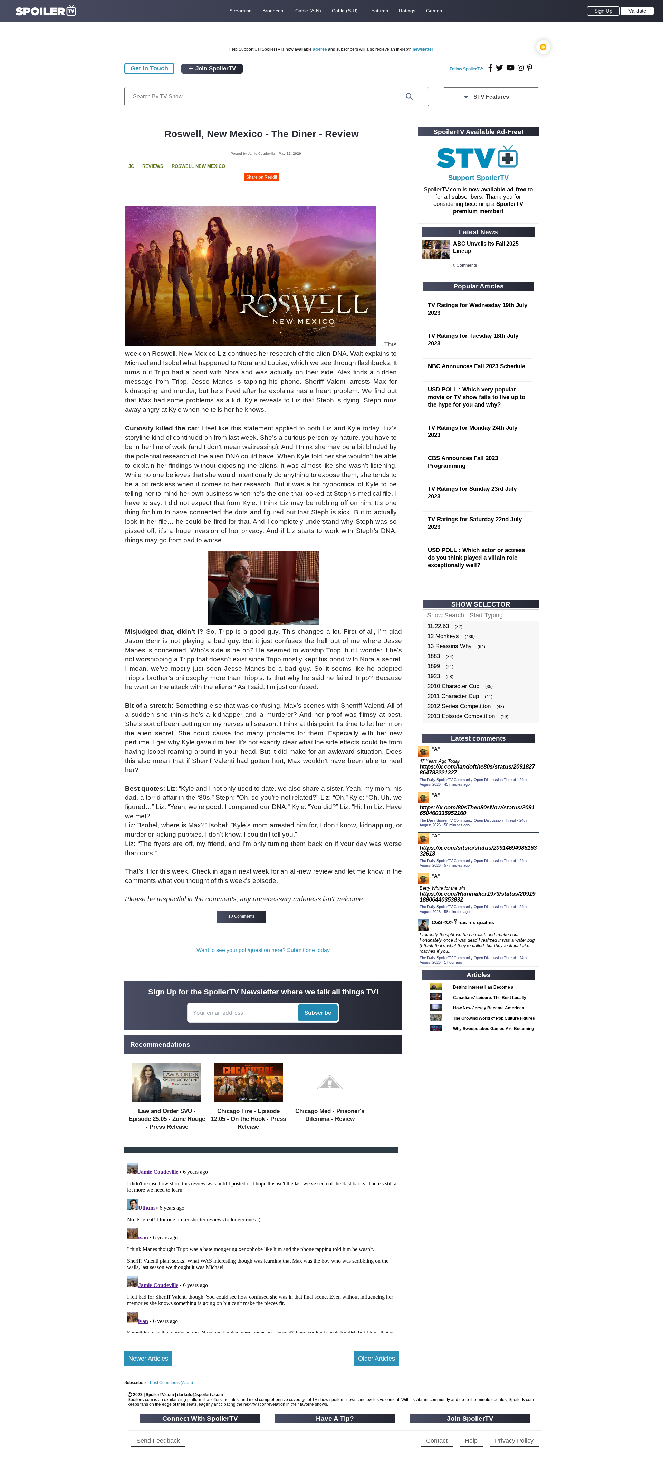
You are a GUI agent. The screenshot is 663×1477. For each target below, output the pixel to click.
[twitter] (499, 68)
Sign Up (603, 11)
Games (434, 10)
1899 (433, 666)
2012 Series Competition (459, 706)
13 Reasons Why (449, 646)
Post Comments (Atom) (171, 1382)
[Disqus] (261, 1246)
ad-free (320, 49)
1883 (433, 656)
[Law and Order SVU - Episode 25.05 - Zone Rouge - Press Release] (166, 1103)
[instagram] (521, 68)
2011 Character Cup (453, 696)
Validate (637, 11)
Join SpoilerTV (215, 68)
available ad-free (503, 189)
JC (131, 166)
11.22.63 (438, 626)
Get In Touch (149, 68)
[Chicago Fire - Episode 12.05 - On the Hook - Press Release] (248, 1103)
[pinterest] (530, 68)
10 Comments (241, 916)
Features (378, 10)
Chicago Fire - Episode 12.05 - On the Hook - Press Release (248, 1119)
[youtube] (510, 68)
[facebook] (490, 68)
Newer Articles (148, 1358)
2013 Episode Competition (461, 716)
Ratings (407, 10)
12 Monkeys (443, 636)
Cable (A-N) (308, 10)
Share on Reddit (261, 177)
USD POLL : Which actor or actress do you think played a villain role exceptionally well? (476, 558)
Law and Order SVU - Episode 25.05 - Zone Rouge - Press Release (167, 1119)
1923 (433, 676)
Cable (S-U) (345, 10)
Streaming (240, 10)
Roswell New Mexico (198, 166)
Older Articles (376, 1358)
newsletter (423, 49)
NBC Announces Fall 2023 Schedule (476, 366)
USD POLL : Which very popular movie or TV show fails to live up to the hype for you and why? (476, 397)
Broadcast (273, 10)
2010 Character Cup (453, 686)
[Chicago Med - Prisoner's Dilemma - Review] (329, 1103)
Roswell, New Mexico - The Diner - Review (261, 133)
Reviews (152, 166)
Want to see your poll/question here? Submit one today (263, 950)
